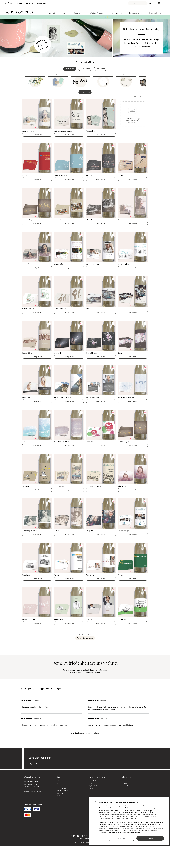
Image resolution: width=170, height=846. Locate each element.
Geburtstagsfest (27, 575)
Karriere (59, 783)
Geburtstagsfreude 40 (29, 531)
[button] (154, 3)
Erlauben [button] (150, 838)
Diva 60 (56, 531)
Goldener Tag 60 (28, 220)
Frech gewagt (90, 575)
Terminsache (58, 264)
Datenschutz (60, 793)
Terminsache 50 (123, 531)
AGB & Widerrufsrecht (63, 788)
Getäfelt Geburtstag (93, 397)
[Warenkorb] (159, 3)
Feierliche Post (59, 486)
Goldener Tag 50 (123, 442)
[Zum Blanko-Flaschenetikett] (132, 114)
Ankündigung (90, 175)
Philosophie (60, 781)
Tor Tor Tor (122, 619)
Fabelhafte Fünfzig (28, 619)
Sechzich (25, 175)
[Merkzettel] (150, 3)
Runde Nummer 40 (60, 175)
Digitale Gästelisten (95, 786)
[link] (37, 114)
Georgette (89, 531)
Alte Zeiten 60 (91, 220)
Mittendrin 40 (59, 619)
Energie (120, 353)
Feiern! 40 (89, 619)
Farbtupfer (89, 442)
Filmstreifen (90, 131)
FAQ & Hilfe (92, 788)
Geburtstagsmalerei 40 (126, 397)
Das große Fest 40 (28, 131)
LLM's (58, 796)
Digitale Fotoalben (94, 783)
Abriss (88, 308)
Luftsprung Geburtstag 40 (63, 131)
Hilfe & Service (11, 3)
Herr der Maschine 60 (93, 486)
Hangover (25, 486)
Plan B (24, 442)
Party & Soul (26, 397)
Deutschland (125, 781)
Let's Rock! (57, 353)
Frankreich (125, 786)
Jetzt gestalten (37, 135)
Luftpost (121, 175)
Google (149, 824)
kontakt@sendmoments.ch (32, 791)
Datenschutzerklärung (133, 833)
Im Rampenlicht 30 (124, 264)
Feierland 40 (26, 264)
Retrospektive (27, 353)
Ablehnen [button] (121, 838)
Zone (119, 308)
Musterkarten (93, 781)
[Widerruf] (163, 3)
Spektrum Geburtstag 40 (62, 397)
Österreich (125, 783)
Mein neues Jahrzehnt (61, 220)
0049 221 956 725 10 (23, 3)
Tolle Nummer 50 (28, 308)
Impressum (60, 786)
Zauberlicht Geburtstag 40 (63, 442)
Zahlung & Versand (62, 791)
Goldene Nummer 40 (61, 308)
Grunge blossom (91, 353)
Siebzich (57, 575)
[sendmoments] (19, 12)
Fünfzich (121, 575)
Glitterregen (122, 486)
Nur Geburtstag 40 (92, 264)
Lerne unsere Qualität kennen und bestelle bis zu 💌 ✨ (84, 17)
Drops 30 (121, 220)
